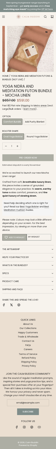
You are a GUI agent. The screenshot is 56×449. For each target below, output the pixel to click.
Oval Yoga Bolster (13, 136)
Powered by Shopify (28, 445)
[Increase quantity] (17, 146)
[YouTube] (39, 427)
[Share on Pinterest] (18, 305)
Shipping (25, 105)
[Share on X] (11, 305)
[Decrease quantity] (5, 146)
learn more (29, 108)
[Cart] (52, 16)
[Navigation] (3, 16)
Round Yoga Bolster (37, 136)
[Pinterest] (31, 427)
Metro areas (40, 105)
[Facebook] (16, 427)
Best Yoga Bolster (29, 206)
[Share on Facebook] (3, 305)
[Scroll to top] (50, 445)
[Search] (45, 16)
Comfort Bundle (12, 121)
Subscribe (28, 411)
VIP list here (47, 9)
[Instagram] (24, 427)
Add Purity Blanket (34, 121)
